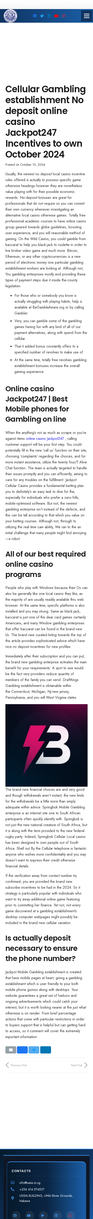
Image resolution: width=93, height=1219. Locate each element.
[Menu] (86, 16)
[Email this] (10, 1050)
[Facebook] (34, 15)
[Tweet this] (33, 1050)
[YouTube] (56, 15)
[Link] (10, 16)
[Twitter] (42, 15)
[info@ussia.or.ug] (15, 1182)
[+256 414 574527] (15, 1189)
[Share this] (22, 1050)
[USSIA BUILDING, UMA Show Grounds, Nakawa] (15, 1198)
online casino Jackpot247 (45, 438)
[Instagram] (63, 15)
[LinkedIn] (49, 15)
